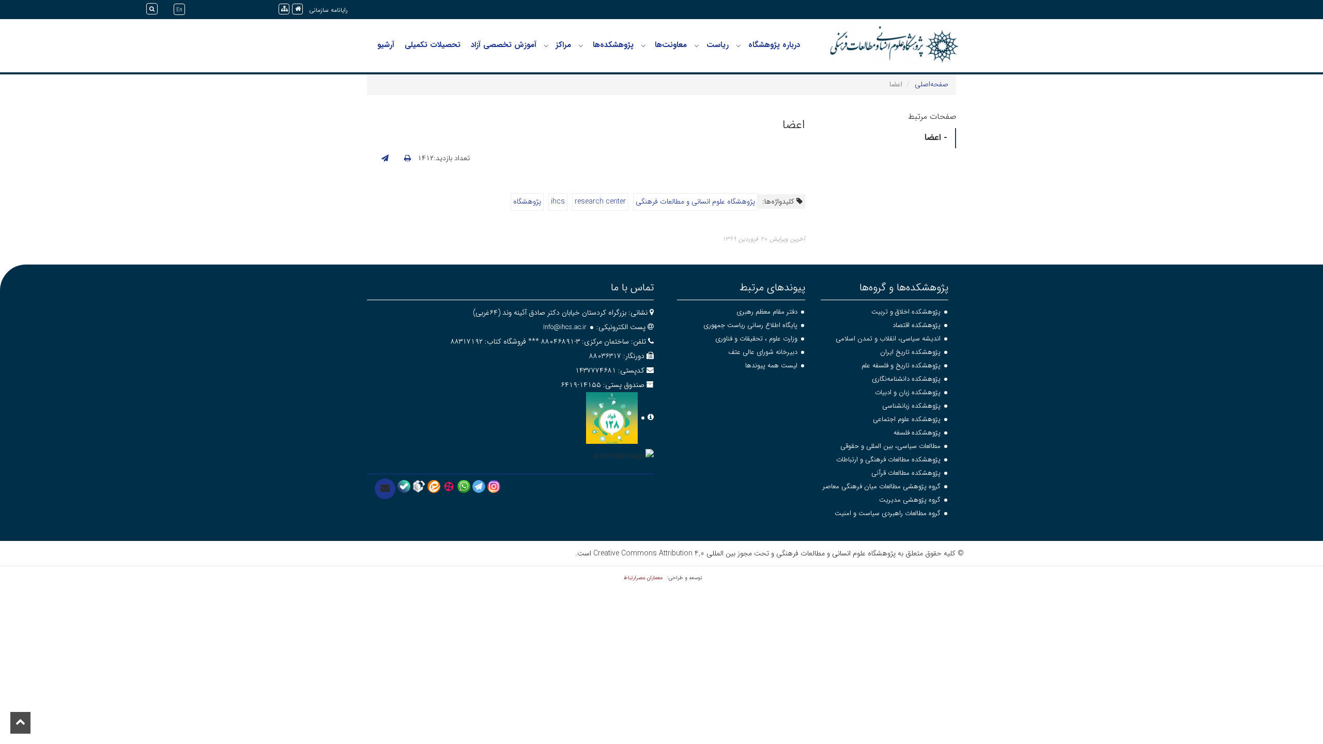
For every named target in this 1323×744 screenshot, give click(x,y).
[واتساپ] (463, 486)
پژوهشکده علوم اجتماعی (907, 419)
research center (600, 201)
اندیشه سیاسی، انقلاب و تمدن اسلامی (888, 338)
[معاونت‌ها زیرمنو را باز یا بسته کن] (643, 45)
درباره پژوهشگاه (774, 45)
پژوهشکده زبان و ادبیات (908, 392)
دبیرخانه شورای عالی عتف (762, 352)
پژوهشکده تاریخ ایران (910, 352)
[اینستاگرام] (493, 486)
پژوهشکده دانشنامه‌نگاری (906, 379)
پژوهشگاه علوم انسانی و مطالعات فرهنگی (695, 201)
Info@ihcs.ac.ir (565, 327)
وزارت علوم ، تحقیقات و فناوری (756, 338)
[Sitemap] (284, 9)
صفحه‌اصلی (931, 84)
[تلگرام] (478, 486)
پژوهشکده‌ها (613, 45)
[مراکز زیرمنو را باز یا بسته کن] (546, 45)
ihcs (558, 201)
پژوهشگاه (527, 201)
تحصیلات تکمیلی (432, 45)
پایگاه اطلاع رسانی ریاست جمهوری (750, 325)
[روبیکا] (418, 486)
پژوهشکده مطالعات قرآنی (906, 473)
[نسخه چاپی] (407, 158)
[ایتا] (433, 486)
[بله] (403, 486)
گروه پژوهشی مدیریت (910, 499)
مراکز (563, 45)
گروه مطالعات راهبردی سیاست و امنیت (888, 513)
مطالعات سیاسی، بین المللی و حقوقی (890, 446)
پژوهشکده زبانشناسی (911, 405)
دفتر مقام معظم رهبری (766, 311)
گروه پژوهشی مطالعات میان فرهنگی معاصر (882, 486)
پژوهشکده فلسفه (917, 432)
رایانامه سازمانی (328, 10)
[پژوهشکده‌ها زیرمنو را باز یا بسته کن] (581, 45)
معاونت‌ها (671, 45)
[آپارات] (448, 486)
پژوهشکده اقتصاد (917, 325)
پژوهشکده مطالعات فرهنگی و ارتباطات (888, 459)
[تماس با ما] (385, 488)
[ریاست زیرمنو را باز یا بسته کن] (696, 45)
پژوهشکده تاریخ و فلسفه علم (901, 365)
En (179, 10)
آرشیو (385, 45)
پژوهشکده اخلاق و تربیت (906, 311)
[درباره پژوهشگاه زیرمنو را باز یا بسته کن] (738, 45)
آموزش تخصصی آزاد (503, 45)
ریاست (717, 45)
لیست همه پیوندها (771, 365)
